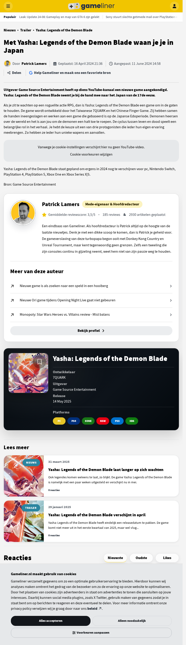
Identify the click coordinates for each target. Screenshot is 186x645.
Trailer (25, 30)
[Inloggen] (174, 6)
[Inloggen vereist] (39, 362)
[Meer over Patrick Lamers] (23, 213)
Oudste (141, 557)
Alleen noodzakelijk (132, 621)
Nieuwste (115, 557)
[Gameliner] (91, 6)
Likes (167, 557)
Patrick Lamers (34, 63)
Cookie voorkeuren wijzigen (91, 154)
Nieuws (10, 30)
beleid (92, 608)
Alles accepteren (50, 621)
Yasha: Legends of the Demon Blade (64, 30)
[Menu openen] (8, 6)
